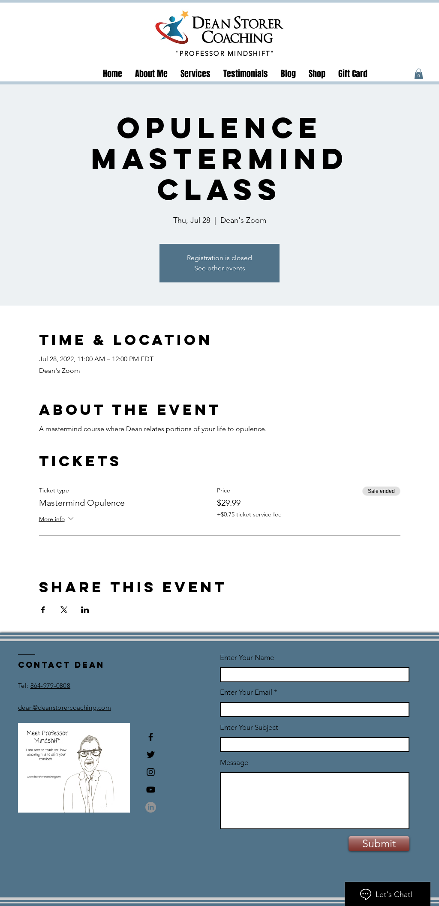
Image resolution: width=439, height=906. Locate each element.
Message (234, 762)
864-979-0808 (50, 685)
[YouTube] (150, 789)
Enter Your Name (247, 657)
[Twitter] (150, 754)
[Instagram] (150, 772)
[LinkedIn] (150, 807)
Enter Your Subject (249, 727)
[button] (418, 74)
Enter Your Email (246, 692)
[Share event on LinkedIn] (85, 609)
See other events (219, 268)
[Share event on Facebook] (43, 609)
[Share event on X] (64, 609)
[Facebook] (150, 737)
